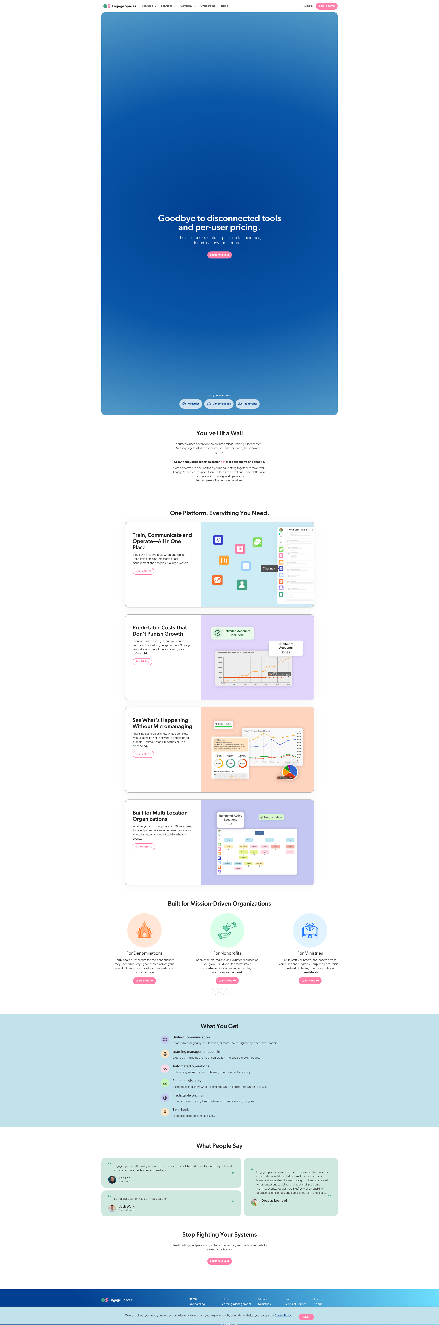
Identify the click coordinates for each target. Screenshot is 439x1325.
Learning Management (236, 1304)
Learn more (219, 980)
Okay (306, 1317)
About (317, 1304)
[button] (149, 6)
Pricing (224, 6)
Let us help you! (219, 255)
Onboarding (208, 6)
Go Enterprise (143, 846)
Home (193, 1299)
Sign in (308, 6)
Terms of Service (296, 1304)
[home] (119, 6)
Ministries (264, 1304)
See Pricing (142, 661)
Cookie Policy (283, 1315)
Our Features (143, 571)
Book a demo (327, 6)
